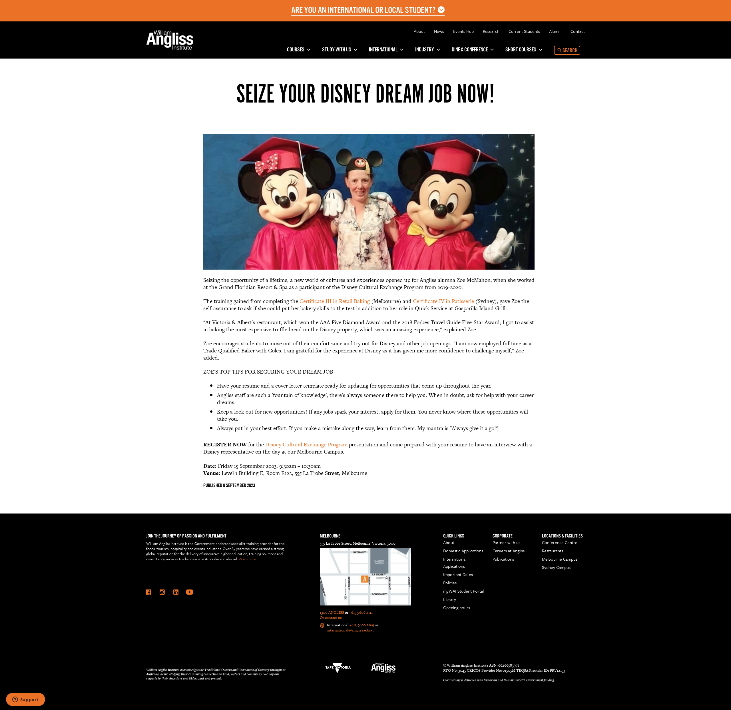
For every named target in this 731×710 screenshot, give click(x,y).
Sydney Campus (556, 567)
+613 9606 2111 (361, 612)
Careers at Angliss (509, 550)
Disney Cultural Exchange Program (306, 444)
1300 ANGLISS (332, 612)
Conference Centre (559, 542)
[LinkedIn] (176, 592)
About (419, 31)
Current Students (524, 31)
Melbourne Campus (559, 559)
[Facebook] (148, 592)
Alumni (555, 31)
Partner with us (506, 542)
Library (449, 599)
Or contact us (331, 617)
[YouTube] (189, 592)
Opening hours (456, 607)
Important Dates (458, 574)
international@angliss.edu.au (350, 630)
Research (491, 31)
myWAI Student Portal (463, 591)
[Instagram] (162, 592)
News (439, 31)
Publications (503, 559)
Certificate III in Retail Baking (335, 301)
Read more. (248, 559)
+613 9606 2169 (362, 625)
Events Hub (463, 31)
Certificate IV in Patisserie (444, 301)
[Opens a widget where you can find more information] (25, 700)
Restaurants (552, 550)
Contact (578, 31)
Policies (450, 582)
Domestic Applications (463, 550)
